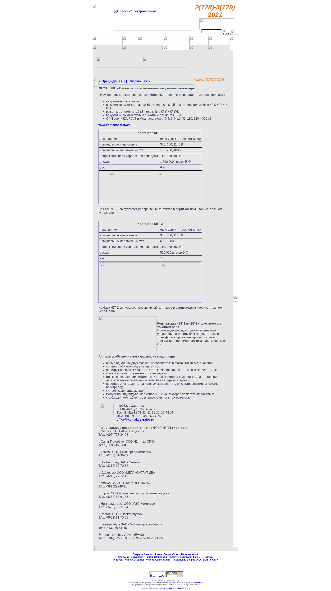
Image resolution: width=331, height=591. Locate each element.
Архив (158, 554)
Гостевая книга (189, 554)
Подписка (123, 557)
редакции (198, 583)
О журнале (137, 557)
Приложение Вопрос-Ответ (187, 559)
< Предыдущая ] (111, 81)
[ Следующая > (137, 81)
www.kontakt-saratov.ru (115, 125)
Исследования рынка (158, 559)
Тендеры (118, 559)
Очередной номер (143, 554)
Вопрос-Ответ (171, 554)
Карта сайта (211, 559)
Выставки (207, 557)
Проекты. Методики (180, 557)
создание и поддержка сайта (168, 588)
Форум (196, 557)
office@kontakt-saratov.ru (135, 419)
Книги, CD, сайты (134, 559)
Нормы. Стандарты (156, 557)
